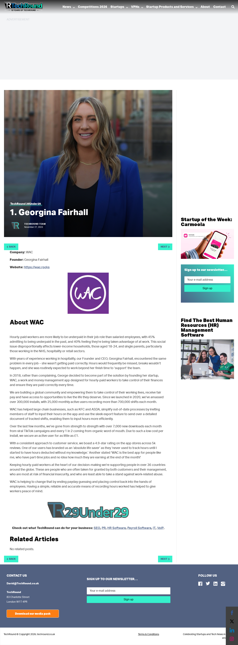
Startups (117, 7)
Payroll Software (139, 528)
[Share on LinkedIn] (232, 630)
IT (154, 528)
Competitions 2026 (92, 7)
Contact (219, 7)
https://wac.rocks (37, 267)
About (205, 7)
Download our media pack (33, 613)
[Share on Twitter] (232, 621)
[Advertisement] (111, 48)
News (67, 7)
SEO (97, 528)
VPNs (135, 7)
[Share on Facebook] (232, 612)
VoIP (160, 528)
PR (104, 528)
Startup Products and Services (170, 7)
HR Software (116, 528)
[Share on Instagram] (232, 639)
